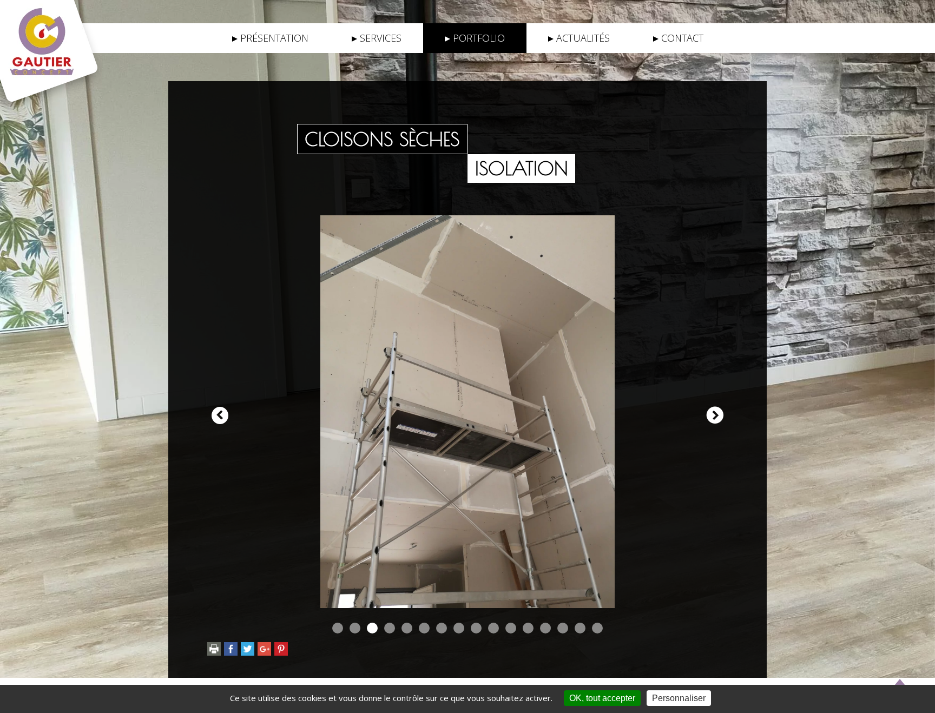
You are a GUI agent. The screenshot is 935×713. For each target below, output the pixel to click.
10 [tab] (493, 628)
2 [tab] (355, 628)
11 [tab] (510, 628)
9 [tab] (476, 628)
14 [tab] (562, 628)
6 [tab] (424, 628)
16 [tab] (597, 628)
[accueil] (53, 41)
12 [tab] (528, 628)
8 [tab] (458, 628)
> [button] (715, 415)
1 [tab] (337, 628)
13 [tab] (545, 628)
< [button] (220, 415)
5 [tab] (406, 628)
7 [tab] (441, 628)
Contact (682, 37)
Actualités (583, 37)
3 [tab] (372, 628)
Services (380, 37)
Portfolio (479, 37)
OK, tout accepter (602, 698)
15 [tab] (580, 628)
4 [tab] (389, 628)
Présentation (274, 37)
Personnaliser (679, 698)
